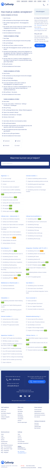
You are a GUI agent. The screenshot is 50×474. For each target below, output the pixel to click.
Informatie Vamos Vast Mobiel (35, 288)
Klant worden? (37, 428)
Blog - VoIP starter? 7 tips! (6, 448)
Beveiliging (20, 415)
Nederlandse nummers (39, 413)
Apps (35, 1)
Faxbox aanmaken (32, 300)
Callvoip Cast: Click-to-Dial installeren (11, 232)
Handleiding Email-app (33, 224)
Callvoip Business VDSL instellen (10, 322)
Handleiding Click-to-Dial (35, 251)
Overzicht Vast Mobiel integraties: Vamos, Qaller (37, 292)
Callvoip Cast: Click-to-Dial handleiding (11, 234)
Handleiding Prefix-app (33, 230)
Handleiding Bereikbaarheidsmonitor (11, 259)
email (17, 145)
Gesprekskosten (37, 411)
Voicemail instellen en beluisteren (35, 309)
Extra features (6, 248)
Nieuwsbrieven (4, 441)
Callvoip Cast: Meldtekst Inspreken (11, 219)
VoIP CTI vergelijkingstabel (34, 277)
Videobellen (5, 298)
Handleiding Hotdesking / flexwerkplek (12, 272)
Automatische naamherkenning (36, 347)
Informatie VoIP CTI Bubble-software (36, 268)
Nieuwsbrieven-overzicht (8, 181)
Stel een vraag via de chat (32, 400)
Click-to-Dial (3, 415)
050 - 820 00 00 (21, 451)
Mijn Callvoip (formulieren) (7, 445)
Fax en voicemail (31, 298)
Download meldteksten (8, 285)
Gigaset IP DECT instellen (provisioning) (12, 354)
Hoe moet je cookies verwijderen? (10, 187)
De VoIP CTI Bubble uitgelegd (36, 265)
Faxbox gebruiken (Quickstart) (35, 303)
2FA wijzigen (7, 208)
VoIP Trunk (3, 411)
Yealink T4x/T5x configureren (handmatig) (12, 356)
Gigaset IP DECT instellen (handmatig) (11, 348)
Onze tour (36, 423)
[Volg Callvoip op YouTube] (21, 396)
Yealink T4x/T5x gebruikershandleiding (12, 338)
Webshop (30, 1)
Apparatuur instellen (7, 335)
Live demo (36, 424)
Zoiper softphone (6, 362)
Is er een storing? (6, 178)
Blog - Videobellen (5, 450)
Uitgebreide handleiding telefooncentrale (37, 181)
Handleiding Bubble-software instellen (36, 273)
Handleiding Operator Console (10, 256)
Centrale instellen (31, 175)
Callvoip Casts (4, 443)
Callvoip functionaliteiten (34, 216)
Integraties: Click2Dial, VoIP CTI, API (37, 248)
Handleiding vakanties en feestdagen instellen (36, 190)
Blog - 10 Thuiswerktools (6, 447)
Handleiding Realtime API (33, 259)
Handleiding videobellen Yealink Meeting (12, 301)
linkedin (7, 145)
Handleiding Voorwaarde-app (34, 236)
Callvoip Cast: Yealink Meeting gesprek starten (11, 306)
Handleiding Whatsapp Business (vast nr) (12, 253)
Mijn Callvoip (24, 1)
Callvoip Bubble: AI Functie (8, 243)
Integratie (20, 413)
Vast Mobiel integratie (6, 413)
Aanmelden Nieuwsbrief (23, 443)
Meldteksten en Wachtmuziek (10, 283)
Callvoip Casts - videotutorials (10, 216)
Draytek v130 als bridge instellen (35, 327)
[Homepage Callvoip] (7, 4)
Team (19, 434)
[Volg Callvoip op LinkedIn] (25, 396)
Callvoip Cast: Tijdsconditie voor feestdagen (9, 228)
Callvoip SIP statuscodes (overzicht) (11, 203)
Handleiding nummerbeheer (34, 187)
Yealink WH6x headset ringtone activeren (37, 338)
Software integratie (5, 416)
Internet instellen (6, 316)
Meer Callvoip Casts (9, 237)
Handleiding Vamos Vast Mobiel (35, 285)
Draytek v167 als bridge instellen (37, 330)
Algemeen (5, 175)
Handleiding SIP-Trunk (9, 278)
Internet (19, 420)
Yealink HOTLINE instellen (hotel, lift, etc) (36, 343)
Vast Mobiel (30, 283)
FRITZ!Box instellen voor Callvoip (10, 341)
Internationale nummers (39, 415)
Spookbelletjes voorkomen (34, 325)
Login (44, 1)
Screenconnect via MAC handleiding (11, 190)
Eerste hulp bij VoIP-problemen (35, 319)
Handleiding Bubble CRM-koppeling (37, 262)
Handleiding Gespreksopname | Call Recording (11, 268)
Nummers (20, 409)
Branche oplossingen (22, 422)
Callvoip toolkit (37, 426)
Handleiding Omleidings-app (34, 227)
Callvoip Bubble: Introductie (9, 240)
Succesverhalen (21, 441)
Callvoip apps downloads (10, 211)
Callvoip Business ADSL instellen (10, 319)
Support (39, 1)
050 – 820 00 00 (38, 25)
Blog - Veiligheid (4, 452)
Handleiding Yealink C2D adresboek (36, 253)
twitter (18, 141)
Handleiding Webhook (9, 197)
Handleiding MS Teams (33, 256)
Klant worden (40, 45)
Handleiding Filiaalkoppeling (9, 265)
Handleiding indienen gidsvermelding (11, 193)
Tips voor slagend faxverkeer (34, 306)
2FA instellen (7, 205)
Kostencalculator (38, 409)
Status (18, 1)
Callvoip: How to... (32, 335)
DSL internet (37, 416)
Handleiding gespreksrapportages (36, 184)
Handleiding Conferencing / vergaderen (12, 262)
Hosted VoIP (3, 409)
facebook (7, 141)
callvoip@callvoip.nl (39, 28)
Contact (4, 184)
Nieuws (2, 439)
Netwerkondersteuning (33, 316)
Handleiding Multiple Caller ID (11, 275)
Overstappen (20, 416)
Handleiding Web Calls (9, 251)
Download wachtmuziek (8, 288)
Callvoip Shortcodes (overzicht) (10, 200)
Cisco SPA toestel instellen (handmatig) (12, 351)
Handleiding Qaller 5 (34, 219)
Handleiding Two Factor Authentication (37, 221)
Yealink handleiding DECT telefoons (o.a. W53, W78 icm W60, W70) (11, 344)
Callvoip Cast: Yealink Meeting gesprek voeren (11, 310)
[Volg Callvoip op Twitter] (29, 396)
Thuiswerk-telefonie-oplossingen (37, 350)
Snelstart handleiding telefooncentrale (37, 178)
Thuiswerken (20, 418)
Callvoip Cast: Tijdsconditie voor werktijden (13, 224)
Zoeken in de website (38, 381)
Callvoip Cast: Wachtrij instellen (10, 221)
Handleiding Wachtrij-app (33, 238)
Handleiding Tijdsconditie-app (34, 233)
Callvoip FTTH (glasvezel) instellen (10, 325)
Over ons (20, 437)
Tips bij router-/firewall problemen (36, 322)
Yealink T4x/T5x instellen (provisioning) (12, 359)
